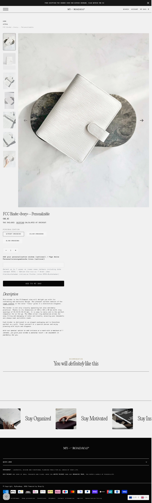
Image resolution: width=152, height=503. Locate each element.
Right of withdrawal (11, 498)
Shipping (20, 222)
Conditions (41, 498)
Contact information (66, 498)
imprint (80, 498)
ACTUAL (5, 24)
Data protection (28, 498)
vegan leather (8, 303)
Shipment (52, 498)
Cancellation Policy (93, 498)
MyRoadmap (18, 486)
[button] (6, 9)
